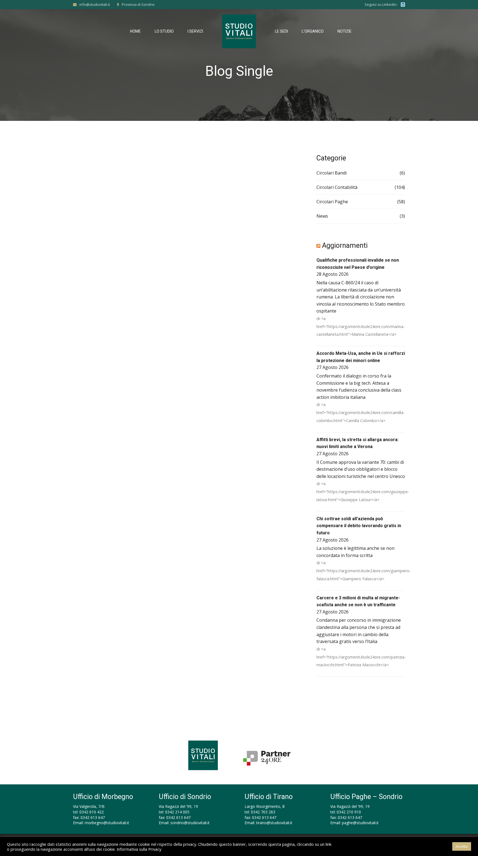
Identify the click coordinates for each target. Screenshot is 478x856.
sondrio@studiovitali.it (190, 822)
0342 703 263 (263, 812)
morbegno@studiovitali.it (107, 822)
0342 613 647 (92, 817)
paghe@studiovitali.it (360, 822)
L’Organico (313, 31)
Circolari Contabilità (336, 187)
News (322, 216)
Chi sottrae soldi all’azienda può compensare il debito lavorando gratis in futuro (358, 525)
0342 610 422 (91, 812)
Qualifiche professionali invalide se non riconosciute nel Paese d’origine (357, 263)
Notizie (344, 31)
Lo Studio (164, 31)
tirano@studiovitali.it (274, 822)
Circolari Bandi (331, 173)
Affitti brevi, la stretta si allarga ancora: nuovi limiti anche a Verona (357, 443)
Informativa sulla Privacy (139, 849)
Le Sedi (281, 31)
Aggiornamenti (345, 245)
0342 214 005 (177, 812)
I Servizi (195, 31)
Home (135, 31)
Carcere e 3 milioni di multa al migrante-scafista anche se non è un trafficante (358, 601)
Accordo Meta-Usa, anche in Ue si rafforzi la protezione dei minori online (360, 357)
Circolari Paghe (332, 202)
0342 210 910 (349, 812)
